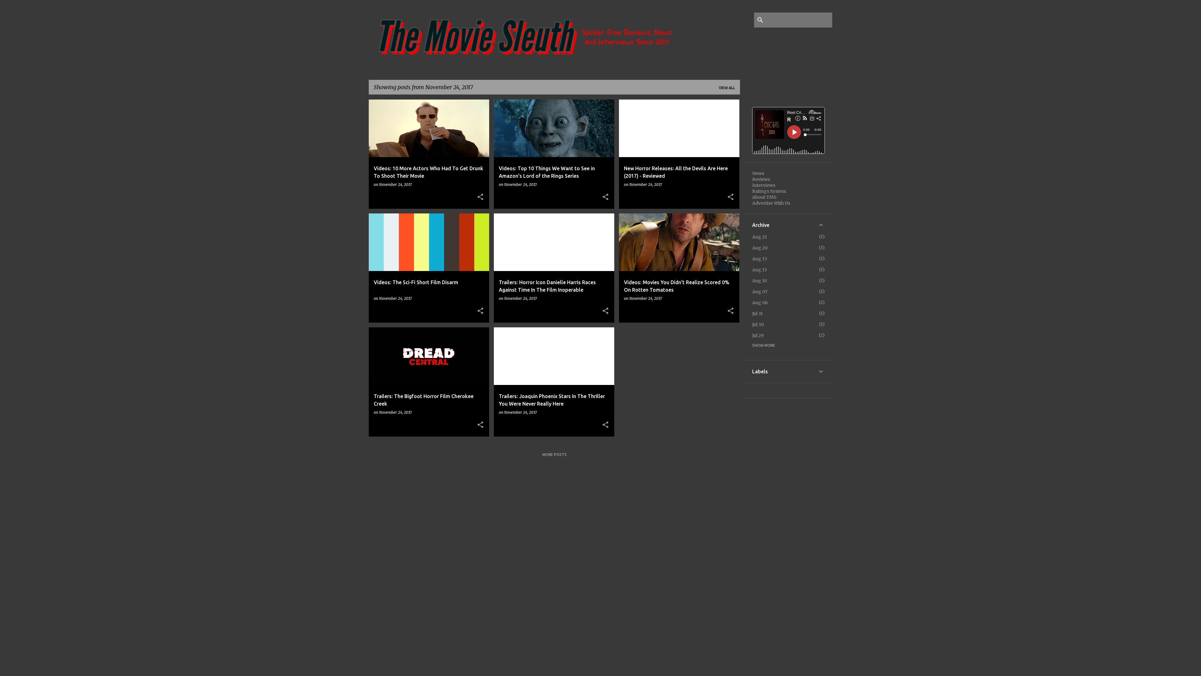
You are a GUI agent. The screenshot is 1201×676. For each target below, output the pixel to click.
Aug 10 (759, 281)
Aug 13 (759, 270)
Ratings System (769, 191)
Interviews (763, 185)
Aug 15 (759, 259)
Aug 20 (760, 248)
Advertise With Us (771, 203)
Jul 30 (758, 324)
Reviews (761, 179)
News (758, 173)
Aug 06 (760, 302)
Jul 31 (757, 313)
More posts (554, 455)
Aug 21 (759, 237)
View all (727, 88)
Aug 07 (760, 291)
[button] (480, 197)
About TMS (764, 197)
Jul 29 (758, 335)
